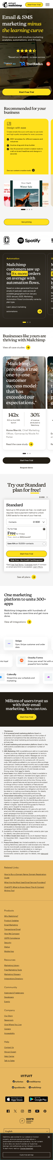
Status (7, 947)
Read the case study (17, 444)
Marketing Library (11, 965)
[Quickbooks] (18, 1087)
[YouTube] (37, 1111)
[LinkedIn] (29, 1111)
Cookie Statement (26, 1148)
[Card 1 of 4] (23, 209)
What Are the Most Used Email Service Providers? (25, 882)
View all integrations (15, 621)
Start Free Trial (34, 4)
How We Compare (11, 934)
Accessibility (9, 1033)
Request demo (26, 467)
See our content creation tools (19, 170)
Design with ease (26, 163)
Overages (28, 565)
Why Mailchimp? (11, 916)
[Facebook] (8, 1111)
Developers (9, 997)
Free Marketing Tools (13, 970)
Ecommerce (24, 403)
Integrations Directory (13, 979)
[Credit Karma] (34, 1082)
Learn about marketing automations (16, 309)
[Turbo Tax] (18, 1082)
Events (7, 1001)
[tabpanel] (24, 285)
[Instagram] (22, 1111)
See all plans (23, 577)
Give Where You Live (12, 1024)
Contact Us (9, 1047)
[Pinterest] (44, 1111)
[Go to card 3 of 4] (29, 209)
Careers (7, 1029)
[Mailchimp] (35, 1087)
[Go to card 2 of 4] (27, 209)
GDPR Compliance (12, 938)
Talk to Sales (9, 1060)
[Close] (48, 1137)
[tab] (24, 322)
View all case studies (14, 347)
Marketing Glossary (12, 974)
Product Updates (11, 920)
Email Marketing (11, 925)
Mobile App (9, 951)
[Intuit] (26, 1076)
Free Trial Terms (16, 565)
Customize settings (26, 1155)
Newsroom (8, 1020)
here (20, 771)
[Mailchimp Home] (12, 5)
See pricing (26, 222)
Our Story (8, 1016)
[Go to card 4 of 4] (31, 209)
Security (7, 942)
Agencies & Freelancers (14, 993)
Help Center (9, 1056)
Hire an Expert (10, 1052)
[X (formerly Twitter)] (15, 1111)
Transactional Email (12, 929)
